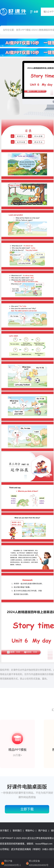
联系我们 (17, 830)
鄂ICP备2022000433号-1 (12, 863)
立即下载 (27, 809)
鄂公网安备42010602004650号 (38, 863)
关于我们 (4, 830)
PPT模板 (26, 30)
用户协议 (42, 830)
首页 (18, 30)
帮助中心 (29, 830)
